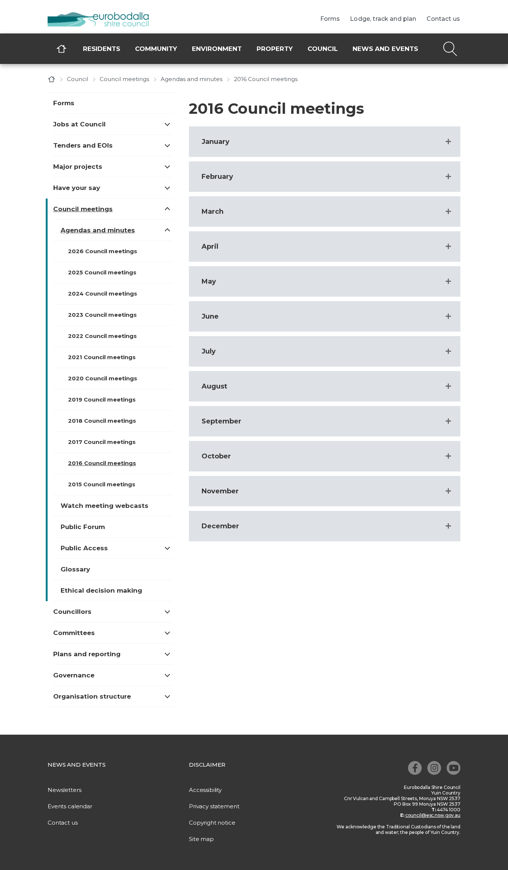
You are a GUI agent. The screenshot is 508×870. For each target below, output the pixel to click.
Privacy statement (214, 806)
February (217, 177)
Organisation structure (92, 696)
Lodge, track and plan (383, 19)
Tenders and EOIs (83, 145)
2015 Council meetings (101, 484)
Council (323, 48)
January (215, 142)
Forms (330, 19)
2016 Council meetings (102, 463)
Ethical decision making (101, 590)
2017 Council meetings (102, 441)
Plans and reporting (86, 654)
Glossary (75, 569)
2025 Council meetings (102, 272)
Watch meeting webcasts (104, 505)
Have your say (76, 187)
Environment (217, 48)
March (213, 211)
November (220, 491)
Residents (101, 48)
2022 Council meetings (102, 335)
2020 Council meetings (102, 378)
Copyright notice (212, 822)
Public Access (84, 548)
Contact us (443, 19)
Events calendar (70, 806)
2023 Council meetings (102, 314)
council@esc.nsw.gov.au (432, 815)
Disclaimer (207, 764)
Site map (201, 838)
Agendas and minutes (191, 79)
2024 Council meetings (102, 293)
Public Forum (83, 527)
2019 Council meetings (102, 399)
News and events (385, 48)
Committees (74, 633)
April (210, 246)
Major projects (77, 166)
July (209, 351)
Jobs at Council (79, 124)
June (210, 316)
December (220, 526)
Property (275, 48)
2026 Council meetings (102, 251)
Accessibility (205, 789)
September (221, 421)
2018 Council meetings (102, 420)
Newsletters (64, 789)
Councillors (72, 611)
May (209, 281)
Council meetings (124, 79)
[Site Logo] (103, 20)
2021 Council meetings (102, 357)
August (214, 386)
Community (156, 48)
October (216, 456)
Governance (73, 675)
